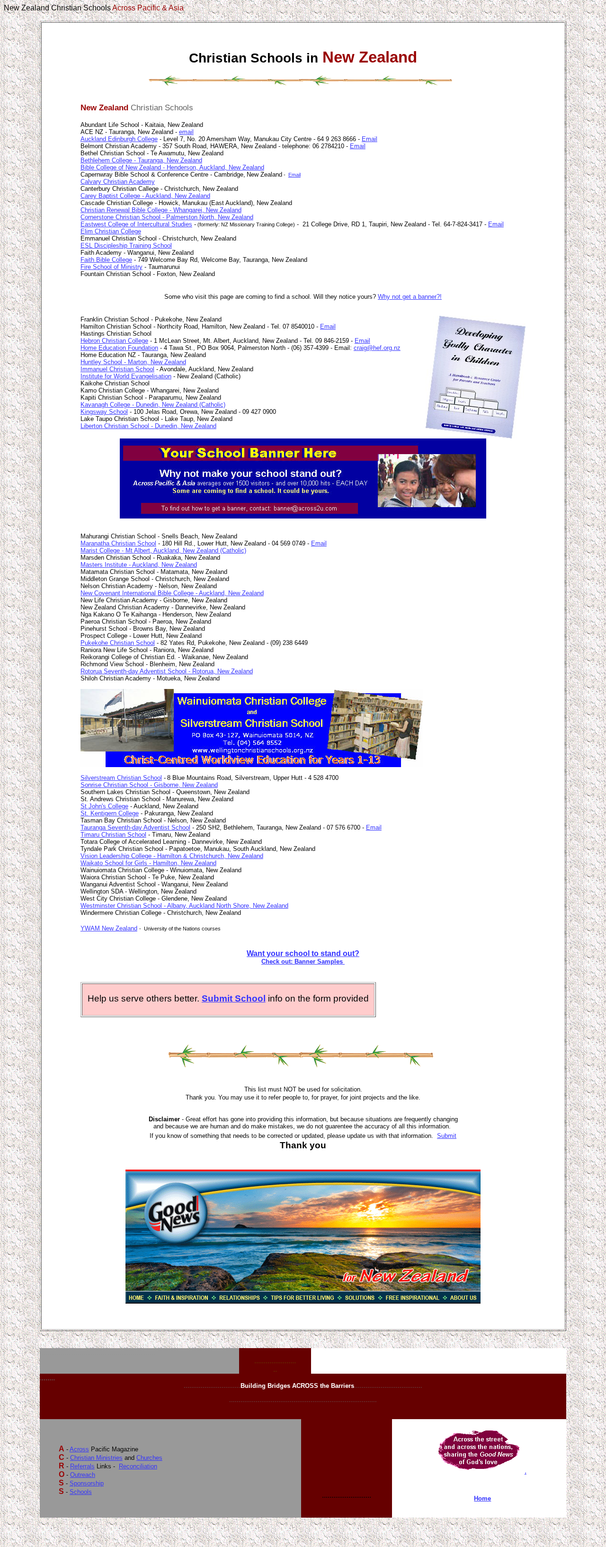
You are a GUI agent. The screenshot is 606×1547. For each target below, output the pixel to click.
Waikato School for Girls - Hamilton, (130, 863)
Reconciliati (138, 1466)
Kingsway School (104, 411)
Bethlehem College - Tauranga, (123, 160)
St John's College (104, 806)
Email (369, 139)
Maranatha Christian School (118, 543)
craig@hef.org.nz (377, 347)
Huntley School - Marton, (115, 362)
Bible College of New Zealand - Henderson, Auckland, (154, 167)
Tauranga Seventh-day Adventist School (135, 827)
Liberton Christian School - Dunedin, (130, 425)
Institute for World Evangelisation (125, 376)
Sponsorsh (87, 1483)
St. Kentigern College (109, 813)
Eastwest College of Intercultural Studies (136, 224)
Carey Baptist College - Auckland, (127, 195)
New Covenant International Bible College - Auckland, (154, 593)
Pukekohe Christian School (117, 642)
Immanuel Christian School (117, 369)
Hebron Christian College (114, 340)
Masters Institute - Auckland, (120, 564)
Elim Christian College (110, 231)
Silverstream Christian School (121, 777)
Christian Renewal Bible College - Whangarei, (143, 210)
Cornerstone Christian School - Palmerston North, (149, 217)
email (186, 131)
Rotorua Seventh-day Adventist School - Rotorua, (148, 671)
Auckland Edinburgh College (119, 139)
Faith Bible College (106, 259)
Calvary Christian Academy (117, 181)
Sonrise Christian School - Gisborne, (131, 784)
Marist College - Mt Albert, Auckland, (131, 550)
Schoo (81, 1491)
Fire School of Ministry (111, 266)
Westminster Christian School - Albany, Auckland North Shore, (166, 905)
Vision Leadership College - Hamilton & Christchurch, (154, 855)
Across (79, 1449)
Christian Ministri (96, 1457)
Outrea (82, 1474)
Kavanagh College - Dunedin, (121, 404)
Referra (82, 1466)
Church (149, 1457)
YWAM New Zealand (108, 928)
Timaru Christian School (113, 834)
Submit (446, 1135)
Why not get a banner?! (410, 296)
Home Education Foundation (119, 347)
